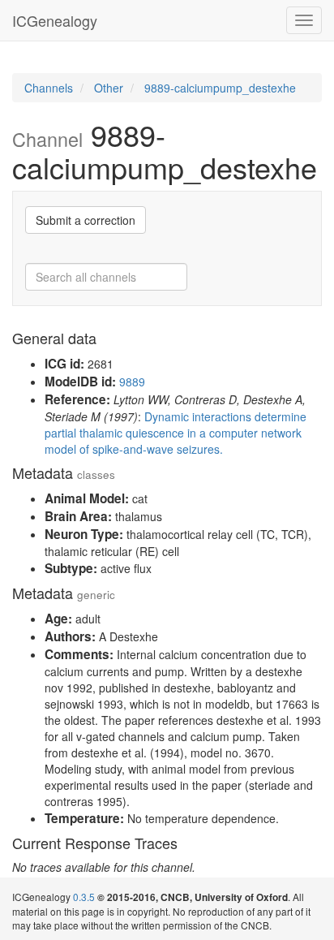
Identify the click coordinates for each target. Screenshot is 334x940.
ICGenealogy (54, 20)
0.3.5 (84, 896)
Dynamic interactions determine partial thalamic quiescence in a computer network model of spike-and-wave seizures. (175, 432)
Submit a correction (85, 220)
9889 (132, 381)
